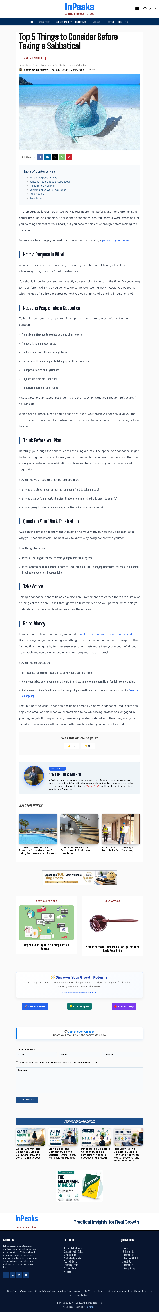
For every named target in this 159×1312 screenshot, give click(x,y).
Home (21, 65)
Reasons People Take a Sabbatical (49, 181)
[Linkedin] (47, 157)
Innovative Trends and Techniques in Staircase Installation (75, 850)
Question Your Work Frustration (47, 189)
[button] (148, 8)
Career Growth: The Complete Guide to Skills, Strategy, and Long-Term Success (28, 1153)
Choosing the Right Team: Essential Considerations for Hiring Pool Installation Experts (38, 850)
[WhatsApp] (62, 157)
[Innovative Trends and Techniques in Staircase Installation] (79, 829)
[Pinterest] (69, 157)
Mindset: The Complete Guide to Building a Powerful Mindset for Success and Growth (95, 1153)
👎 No (87, 746)
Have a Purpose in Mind (43, 177)
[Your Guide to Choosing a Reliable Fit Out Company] (121, 829)
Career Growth (32, 58)
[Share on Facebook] (155, 642)
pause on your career (116, 240)
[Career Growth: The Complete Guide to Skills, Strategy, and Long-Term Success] (30, 1137)
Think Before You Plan (42, 185)
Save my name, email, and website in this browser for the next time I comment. (58, 1062)
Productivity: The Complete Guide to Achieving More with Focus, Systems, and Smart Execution (126, 1154)
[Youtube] (25, 1275)
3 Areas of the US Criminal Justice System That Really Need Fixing (112, 948)
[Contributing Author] (21, 69)
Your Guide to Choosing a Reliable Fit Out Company (117, 849)
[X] (55, 157)
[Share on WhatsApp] (155, 662)
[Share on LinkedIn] (155, 649)
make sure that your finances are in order (107, 634)
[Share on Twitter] (155, 656)
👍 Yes (71, 746)
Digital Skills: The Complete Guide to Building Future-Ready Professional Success (62, 1153)
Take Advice (36, 193)
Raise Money (36, 198)
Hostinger (91, 1306)
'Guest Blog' (92, 786)
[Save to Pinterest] (155, 669)
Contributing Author (36, 69)
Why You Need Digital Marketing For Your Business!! (46, 946)
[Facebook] (40, 157)
